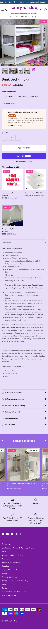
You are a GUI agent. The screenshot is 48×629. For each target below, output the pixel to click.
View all (24, 444)
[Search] (7, 9)
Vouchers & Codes (9, 595)
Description (6, 242)
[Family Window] (24, 9)
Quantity (5, 133)
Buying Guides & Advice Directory (15, 580)
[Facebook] (7, 534)
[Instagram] (16, 534)
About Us (5, 559)
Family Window (11, 621)
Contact (4, 588)
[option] (24, 42)
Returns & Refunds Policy (11, 562)
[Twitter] (3, 534)
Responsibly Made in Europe (12, 555)
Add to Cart (24, 148)
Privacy (4, 573)
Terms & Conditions (9, 577)
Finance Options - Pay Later (12, 570)
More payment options (24, 161)
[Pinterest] (21, 534)
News (4, 584)
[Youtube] (12, 534)
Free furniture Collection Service (14, 591)
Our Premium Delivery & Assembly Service (18, 548)
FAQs (4, 551)
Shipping (5, 566)
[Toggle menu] (2, 9)
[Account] (40, 9)
